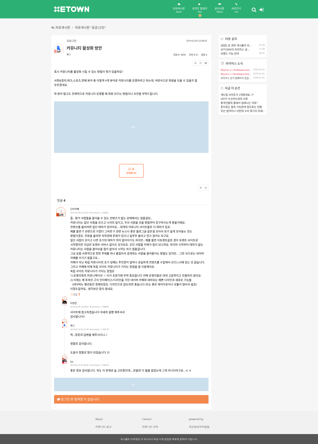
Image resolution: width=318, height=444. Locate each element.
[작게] (200, 63)
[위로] (200, 187)
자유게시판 (179, 10)
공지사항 (219, 10)
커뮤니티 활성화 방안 (84, 48)
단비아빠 (74, 208)
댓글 (61, 200)
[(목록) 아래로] (205, 187)
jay (71, 361)
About (99, 419)
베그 (69, 54)
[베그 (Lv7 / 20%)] (64, 325)
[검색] (254, 9)
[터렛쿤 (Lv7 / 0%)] (64, 302)
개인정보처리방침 (199, 426)
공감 (76, 294)
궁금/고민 (71, 40)
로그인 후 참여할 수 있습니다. (80, 399)
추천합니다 (131, 171)
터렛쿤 (73, 303)
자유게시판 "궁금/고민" (90, 27)
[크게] (195, 63)
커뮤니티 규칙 (150, 426)
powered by (196, 419)
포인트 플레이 (199, 10)
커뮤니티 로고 (103, 426)
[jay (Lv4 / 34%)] (64, 361)
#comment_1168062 (99, 212)
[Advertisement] (131, 127)
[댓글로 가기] (205, 63)
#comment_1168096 (99, 306)
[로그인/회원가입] (261, 9)
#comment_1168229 (99, 365)
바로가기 (236, 10)
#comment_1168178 (99, 329)
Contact (146, 419)
